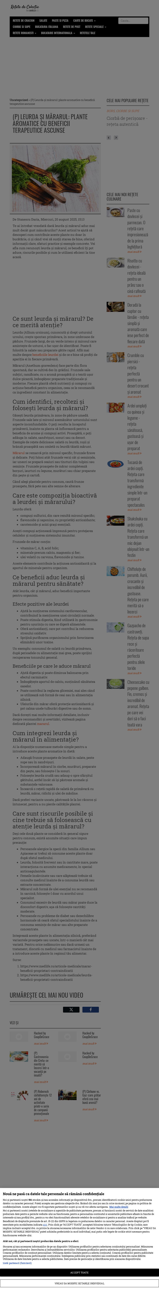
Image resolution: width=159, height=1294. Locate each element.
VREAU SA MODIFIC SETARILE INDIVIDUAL (79, 1283)
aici (45, 1224)
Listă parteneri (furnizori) (17, 1263)
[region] (79, 1241)
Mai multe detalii (118, 1206)
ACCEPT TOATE (79, 1272)
